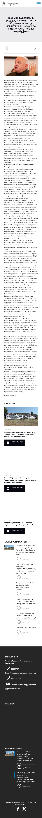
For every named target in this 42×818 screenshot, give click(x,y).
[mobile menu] (38, 4)
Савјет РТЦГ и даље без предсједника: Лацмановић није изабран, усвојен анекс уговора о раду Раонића (20, 480)
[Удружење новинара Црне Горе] (10, 3)
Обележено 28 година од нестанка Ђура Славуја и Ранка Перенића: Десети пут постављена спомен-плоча (19, 434)
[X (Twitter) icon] (24, 810)
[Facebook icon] (18, 810)
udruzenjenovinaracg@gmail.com (23, 685)
